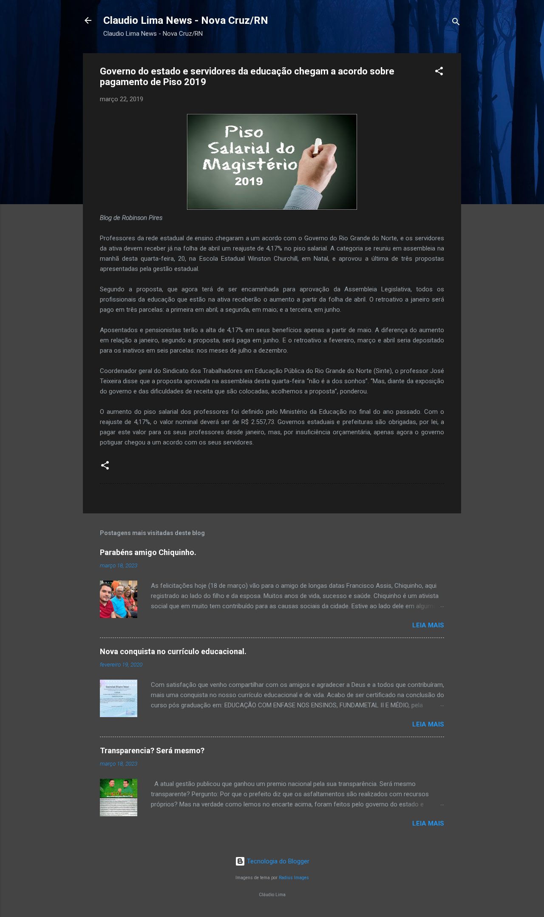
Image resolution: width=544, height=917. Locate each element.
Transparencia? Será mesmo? (152, 750)
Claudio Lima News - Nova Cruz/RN (185, 20)
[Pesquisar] (456, 23)
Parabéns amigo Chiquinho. (148, 552)
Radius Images (294, 877)
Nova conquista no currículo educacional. (173, 651)
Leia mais (428, 625)
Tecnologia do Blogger (277, 861)
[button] (439, 72)
